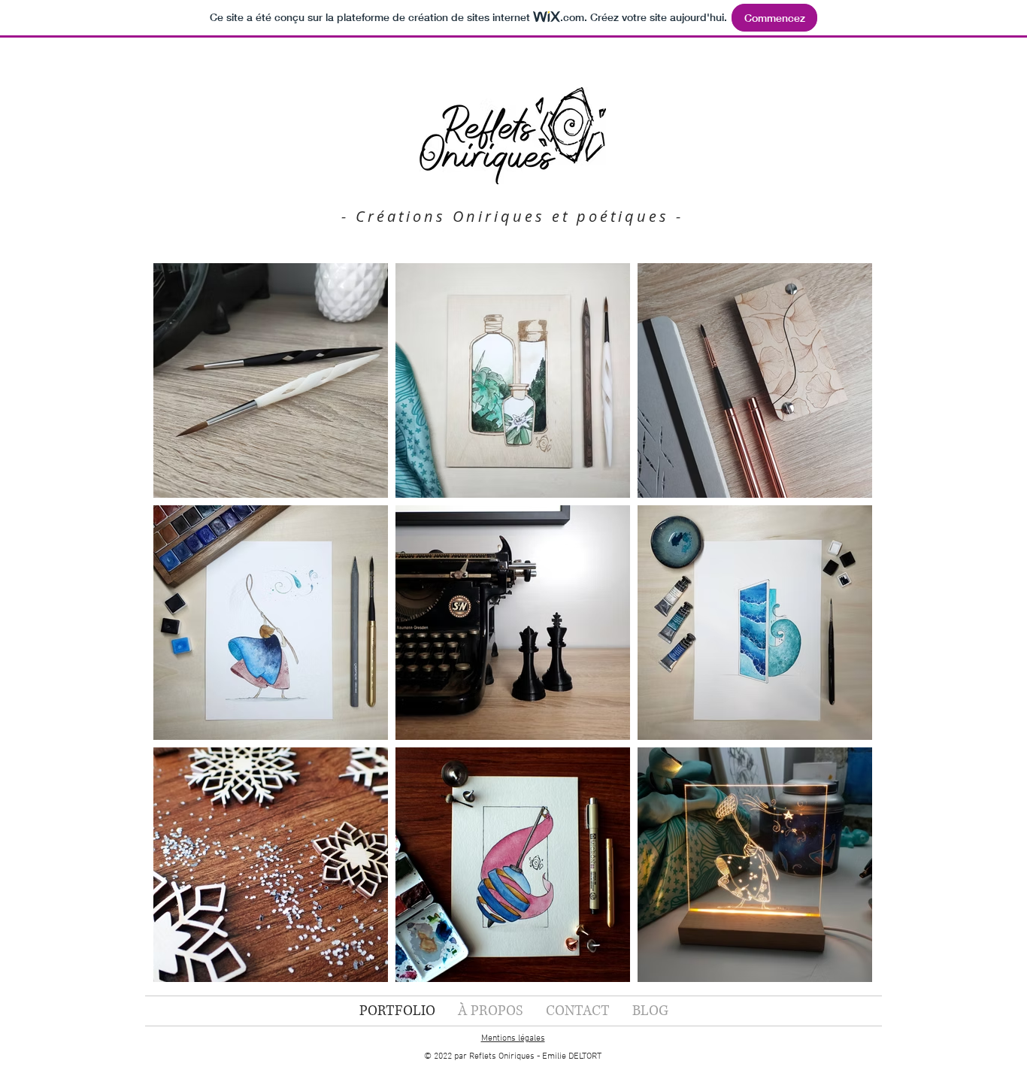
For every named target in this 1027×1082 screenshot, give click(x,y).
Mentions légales (513, 1038)
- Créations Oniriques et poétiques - (512, 216)
